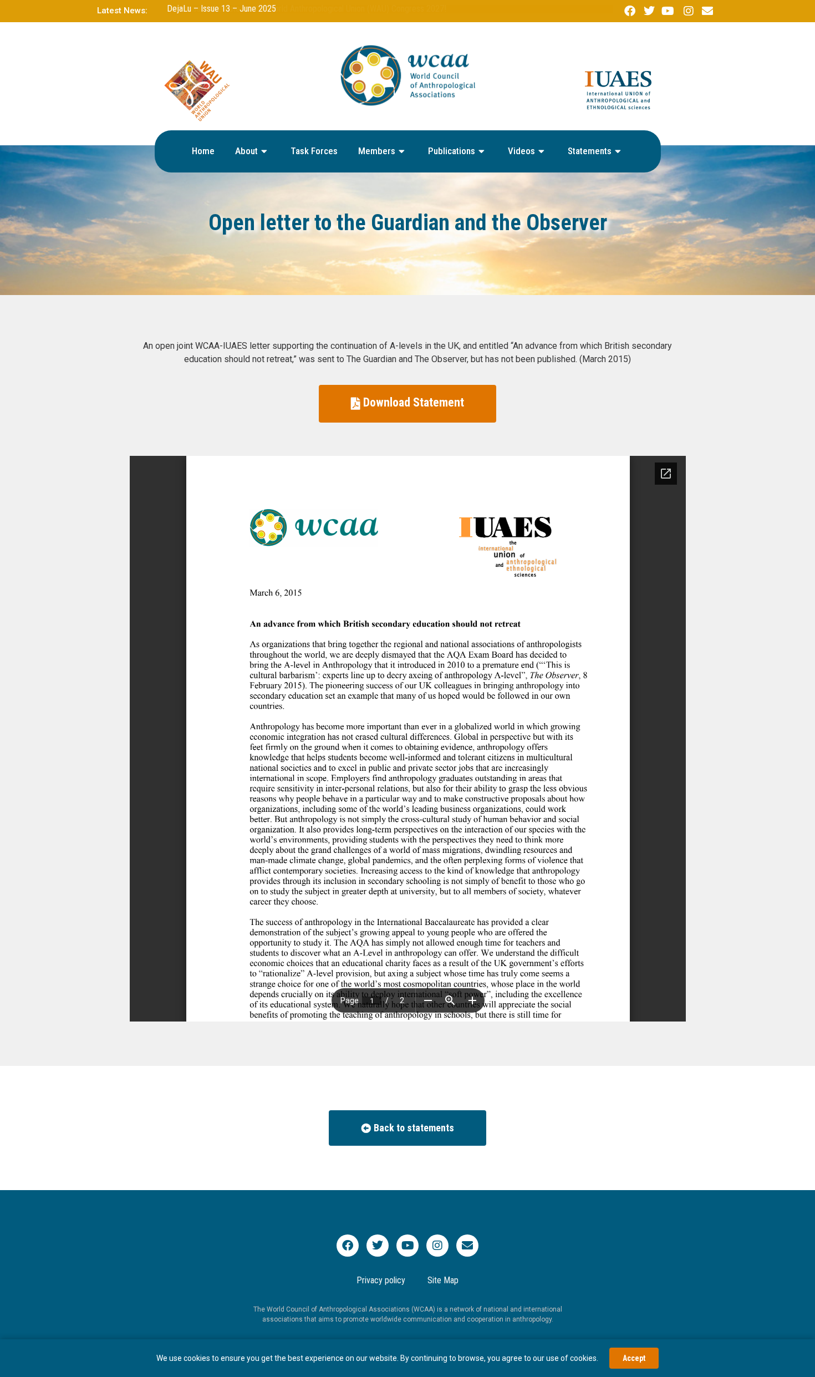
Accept (634, 1358)
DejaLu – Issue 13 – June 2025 (221, 8)
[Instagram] (437, 1245)
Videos (521, 150)
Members (376, 150)
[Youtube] (407, 1245)
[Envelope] (467, 1245)
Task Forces (314, 150)
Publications (451, 150)
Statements (590, 150)
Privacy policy (380, 1280)
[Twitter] (377, 1245)
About (246, 150)
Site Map (443, 1280)
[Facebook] (348, 1245)
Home (203, 150)
